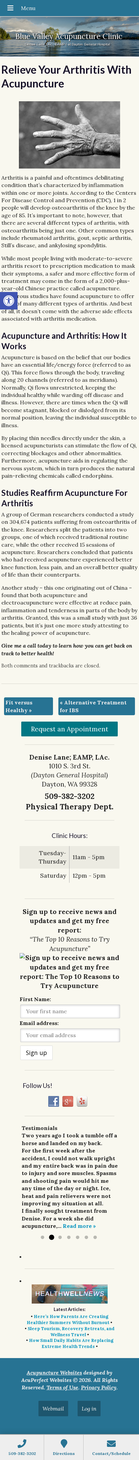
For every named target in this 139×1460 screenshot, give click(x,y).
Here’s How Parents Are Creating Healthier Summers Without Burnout (68, 1319)
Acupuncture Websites (54, 1372)
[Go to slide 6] (86, 1237)
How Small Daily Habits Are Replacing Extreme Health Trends (71, 1343)
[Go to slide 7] (95, 1237)
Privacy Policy (98, 1387)
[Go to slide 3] (60, 1237)
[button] (9, 300)
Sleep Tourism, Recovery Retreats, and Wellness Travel (71, 1332)
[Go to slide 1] (42, 1237)
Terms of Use (62, 1387)
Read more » (79, 1225)
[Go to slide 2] (51, 1237)
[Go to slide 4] (68, 1237)
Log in (89, 1408)
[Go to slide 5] (77, 1237)
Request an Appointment (69, 729)
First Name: (35, 999)
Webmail (53, 1408)
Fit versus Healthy (18, 706)
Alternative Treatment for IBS (93, 706)
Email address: (39, 1023)
